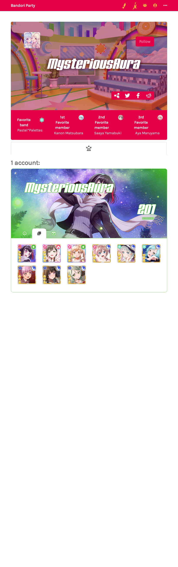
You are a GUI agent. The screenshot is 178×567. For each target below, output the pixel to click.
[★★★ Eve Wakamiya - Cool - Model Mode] (126, 253)
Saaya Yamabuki (108, 125)
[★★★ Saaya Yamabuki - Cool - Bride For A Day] (101, 253)
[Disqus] (89, 366)
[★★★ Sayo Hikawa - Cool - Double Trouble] (76, 275)
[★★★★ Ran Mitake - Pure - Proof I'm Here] (27, 253)
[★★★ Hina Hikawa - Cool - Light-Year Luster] (151, 253)
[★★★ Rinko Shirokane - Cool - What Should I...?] (52, 275)
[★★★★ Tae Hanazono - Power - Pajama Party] (52, 253)
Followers (145, 54)
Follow (144, 41)
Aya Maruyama (147, 125)
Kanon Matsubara (68, 125)
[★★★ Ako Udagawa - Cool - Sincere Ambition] (27, 275)
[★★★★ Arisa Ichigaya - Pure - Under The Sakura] (76, 253)
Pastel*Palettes (30, 124)
